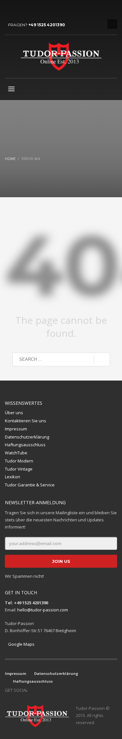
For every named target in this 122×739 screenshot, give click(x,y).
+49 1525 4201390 (46, 24)
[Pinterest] (39, 10)
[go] (102, 360)
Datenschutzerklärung (27, 437)
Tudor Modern (19, 461)
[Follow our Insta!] (42, 690)
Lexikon (12, 477)
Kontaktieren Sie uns (25, 421)
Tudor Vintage (19, 469)
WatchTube (16, 453)
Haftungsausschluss (25, 445)
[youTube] (29, 10)
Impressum (16, 429)
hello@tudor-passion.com (42, 610)
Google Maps (21, 644)
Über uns (14, 412)
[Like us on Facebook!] (32, 690)
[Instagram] (19, 10)
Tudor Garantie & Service (30, 485)
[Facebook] (10, 10)
